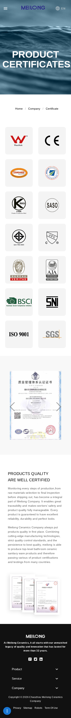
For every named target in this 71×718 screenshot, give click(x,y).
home (19, 108)
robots (38, 708)
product (17, 669)
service (17, 678)
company (34, 108)
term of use (51, 708)
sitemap (27, 708)
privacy (17, 708)
